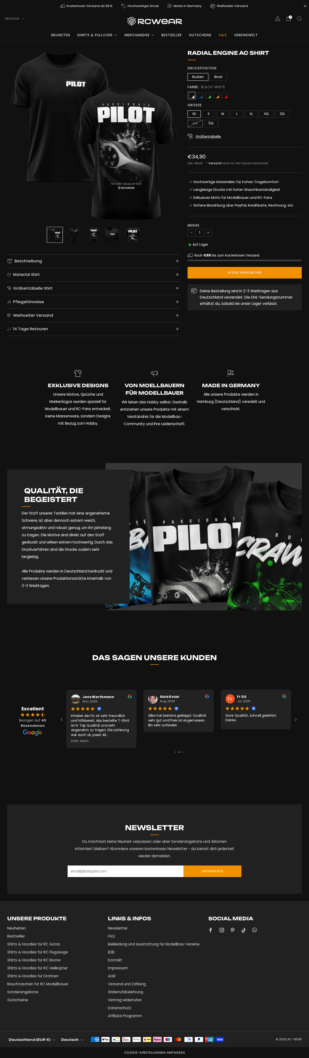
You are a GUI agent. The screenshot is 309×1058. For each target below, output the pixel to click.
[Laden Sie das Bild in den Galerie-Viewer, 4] (113, 235)
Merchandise (137, 35)
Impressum (118, 968)
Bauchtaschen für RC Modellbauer (37, 984)
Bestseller (172, 35)
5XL (211, 123)
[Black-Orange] (216, 95)
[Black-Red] (224, 95)
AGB (111, 976)
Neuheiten (60, 35)
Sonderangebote (22, 991)
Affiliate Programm (125, 1015)
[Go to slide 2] (179, 752)
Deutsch (12, 19)
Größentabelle (208, 136)
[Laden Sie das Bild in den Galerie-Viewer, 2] (74, 235)
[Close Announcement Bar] (305, 6)
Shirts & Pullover (94, 35)
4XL (195, 123)
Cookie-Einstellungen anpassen (154, 1052)
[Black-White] (191, 95)
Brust (218, 77)
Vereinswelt (246, 35)
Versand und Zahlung (127, 984)
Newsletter (118, 928)
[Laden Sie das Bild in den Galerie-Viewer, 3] (94, 235)
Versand (215, 163)
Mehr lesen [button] (80, 741)
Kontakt (115, 960)
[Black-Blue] (200, 95)
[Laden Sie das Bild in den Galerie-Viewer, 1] (55, 235)
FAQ (111, 936)
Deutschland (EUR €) (29, 1039)
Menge (194, 225)
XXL (266, 114)
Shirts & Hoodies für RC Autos (33, 944)
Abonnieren (212, 871)
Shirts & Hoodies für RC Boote (34, 960)
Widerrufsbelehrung (125, 991)
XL (251, 114)
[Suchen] (299, 18)
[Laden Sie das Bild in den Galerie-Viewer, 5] (133, 235)
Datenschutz (119, 1007)
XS (194, 114)
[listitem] (86, 6)
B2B (111, 952)
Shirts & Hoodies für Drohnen (33, 976)
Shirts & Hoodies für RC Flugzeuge (37, 952)
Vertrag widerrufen (125, 999)
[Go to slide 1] (175, 752)
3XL (282, 114)
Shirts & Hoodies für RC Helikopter (37, 968)
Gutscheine (200, 35)
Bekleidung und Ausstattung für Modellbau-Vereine (154, 944)
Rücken (198, 77)
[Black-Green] (208, 95)
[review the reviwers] (130, 697)
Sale (223, 35)
